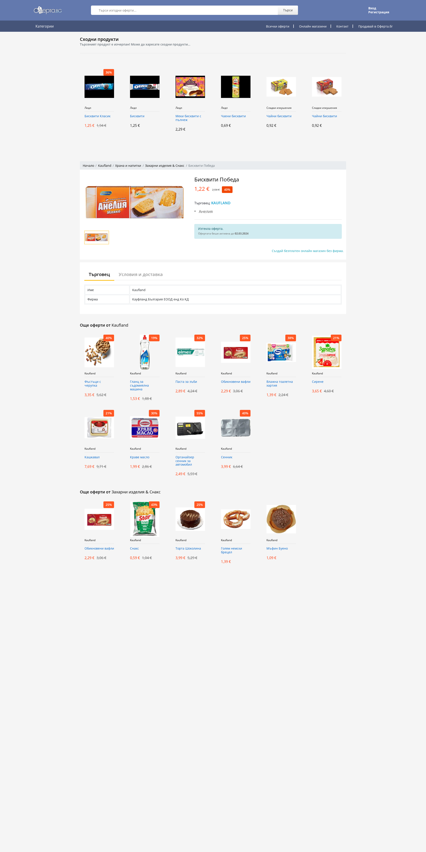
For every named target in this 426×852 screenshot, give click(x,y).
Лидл (104, 107)
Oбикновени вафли (235, 382)
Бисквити (108, 116)
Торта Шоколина (188, 548)
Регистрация (378, 12)
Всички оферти (277, 26)
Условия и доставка (141, 274)
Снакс (134, 548)
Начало (88, 165)
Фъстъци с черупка (93, 383)
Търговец (99, 274)
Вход (372, 8)
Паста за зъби (186, 382)
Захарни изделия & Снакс (164, 165)
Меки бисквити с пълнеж (159, 118)
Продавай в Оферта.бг (375, 26)
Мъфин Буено (277, 548)
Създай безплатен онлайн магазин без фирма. (308, 251)
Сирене (317, 382)
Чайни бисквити (250, 116)
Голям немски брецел (231, 550)
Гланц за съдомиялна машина (139, 385)
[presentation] (68, 103)
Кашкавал (92, 457)
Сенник (226, 457)
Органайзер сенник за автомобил (185, 461)
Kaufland (104, 165)
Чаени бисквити (204, 116)
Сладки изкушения (250, 107)
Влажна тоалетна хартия (279, 383)
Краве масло (139, 457)
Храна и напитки (128, 165)
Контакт (342, 26)
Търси (288, 10)
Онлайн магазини (313, 26)
